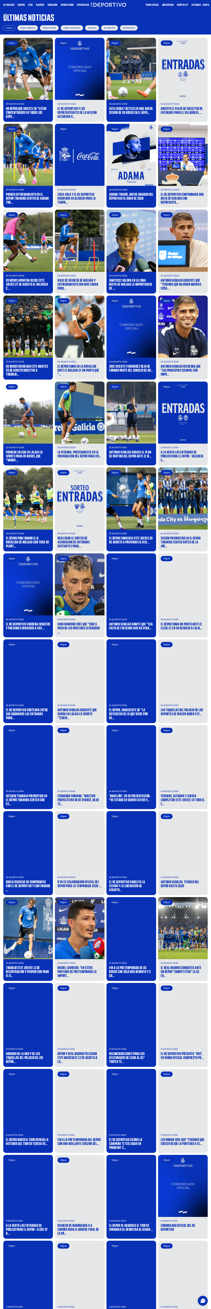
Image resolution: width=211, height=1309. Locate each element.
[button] (203, 1301)
